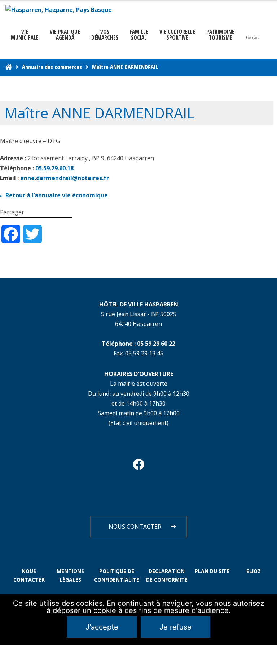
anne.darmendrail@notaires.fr (64, 178)
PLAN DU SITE (212, 571)
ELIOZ (253, 571)
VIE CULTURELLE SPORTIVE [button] (177, 34)
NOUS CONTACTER (135, 526)
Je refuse (175, 627)
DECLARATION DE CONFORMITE (167, 575)
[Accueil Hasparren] (8, 67)
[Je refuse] (268, 619)
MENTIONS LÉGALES (70, 575)
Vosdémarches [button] (104, 34)
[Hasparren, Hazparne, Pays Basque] (58, 10)
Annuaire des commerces (52, 67)
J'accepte (101, 627)
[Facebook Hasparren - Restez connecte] (138, 466)
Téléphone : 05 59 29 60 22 (138, 344)
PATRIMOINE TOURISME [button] (220, 34)
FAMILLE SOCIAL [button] (138, 34)
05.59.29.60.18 (54, 168)
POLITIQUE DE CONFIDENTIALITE (116, 575)
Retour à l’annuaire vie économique (56, 195)
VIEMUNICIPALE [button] (25, 34)
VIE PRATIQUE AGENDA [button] (65, 34)
